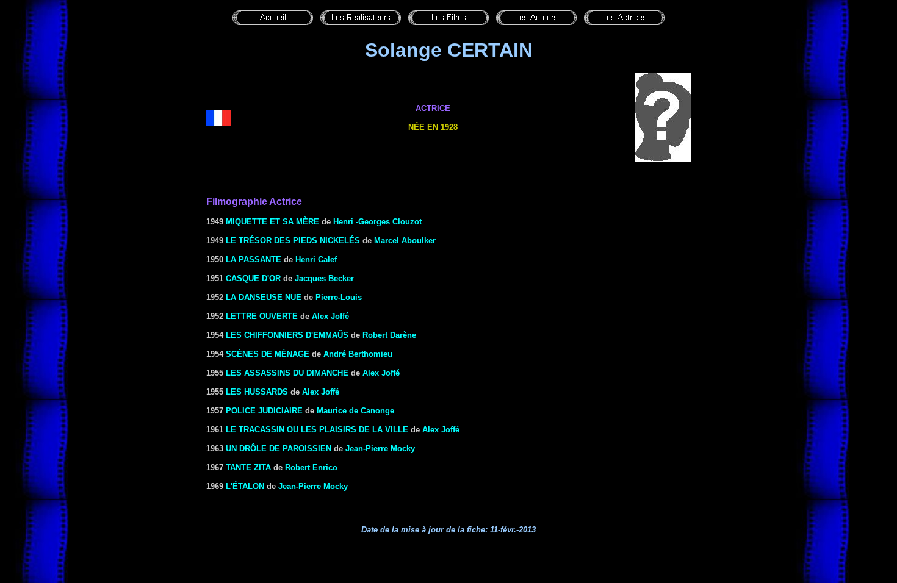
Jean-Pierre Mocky (380, 448)
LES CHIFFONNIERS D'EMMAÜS (287, 335)
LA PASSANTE (253, 259)
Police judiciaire (264, 410)
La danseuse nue (263, 297)
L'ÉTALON (245, 486)
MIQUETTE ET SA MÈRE (272, 221)
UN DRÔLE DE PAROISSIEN (278, 448)
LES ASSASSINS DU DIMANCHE (287, 372)
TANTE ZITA (248, 467)
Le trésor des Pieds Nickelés (293, 240)
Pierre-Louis (338, 297)
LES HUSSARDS (257, 391)
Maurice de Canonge (355, 410)
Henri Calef (316, 259)
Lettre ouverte (262, 316)
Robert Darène (389, 335)
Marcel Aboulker (405, 240)
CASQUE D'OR (253, 278)
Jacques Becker (324, 278)
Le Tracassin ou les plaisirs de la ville (317, 429)
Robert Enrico (311, 467)
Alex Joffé (330, 316)
